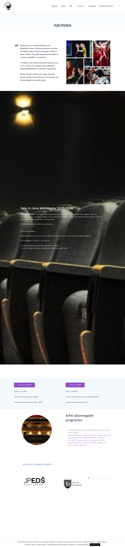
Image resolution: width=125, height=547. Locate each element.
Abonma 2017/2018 (75, 438)
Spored (63, 6)
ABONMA (80, 6)
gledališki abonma (24, 385)
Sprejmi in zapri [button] (95, 544)
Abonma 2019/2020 (89, 435)
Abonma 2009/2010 (79, 445)
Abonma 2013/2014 (98, 440)
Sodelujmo (92, 6)
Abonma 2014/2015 (83, 440)
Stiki (70, 6)
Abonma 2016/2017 (90, 438)
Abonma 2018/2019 (104, 435)
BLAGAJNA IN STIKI (106, 6)
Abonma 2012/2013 (74, 443)
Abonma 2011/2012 (89, 443)
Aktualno (55, 6)
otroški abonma (75, 385)
